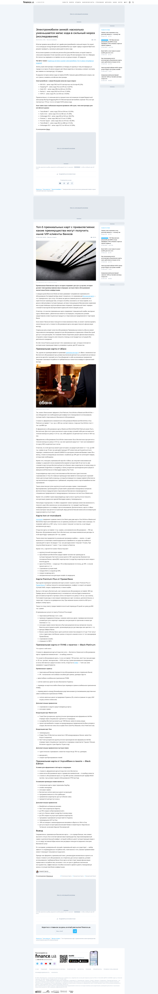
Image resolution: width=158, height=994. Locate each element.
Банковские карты (88, 2)
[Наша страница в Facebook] (42, 964)
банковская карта (88, 296)
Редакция (44, 969)
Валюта (71, 2)
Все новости (46, 189)
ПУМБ (76, 663)
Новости (65, 2)
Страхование (100, 2)
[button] (75, 931)
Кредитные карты (78, 876)
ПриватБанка (40, 585)
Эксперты (81, 969)
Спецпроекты (97, 969)
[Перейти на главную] (28, 2)
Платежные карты (66, 876)
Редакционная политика (57, 969)
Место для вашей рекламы (79, 14)
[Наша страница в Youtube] (46, 964)
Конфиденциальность (42, 972)
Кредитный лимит (90, 876)
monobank (39, 519)
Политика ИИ (71, 969)
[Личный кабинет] (129, 2)
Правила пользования (111, 969)
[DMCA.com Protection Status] (38, 993)
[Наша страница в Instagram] (54, 964)
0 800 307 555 (40, 2)
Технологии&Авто (52, 39)
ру (126, 2)
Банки (115, 2)
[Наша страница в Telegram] (37, 964)
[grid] (79, 569)
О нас (37, 969)
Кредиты (78, 2)
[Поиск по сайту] (133, 2)
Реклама (88, 969)
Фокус (48, 129)
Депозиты (108, 2)
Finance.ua (39, 189)
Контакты (55, 972)
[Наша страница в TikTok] (50, 964)
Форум (120, 2)
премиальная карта (72, 352)
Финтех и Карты (51, 237)
